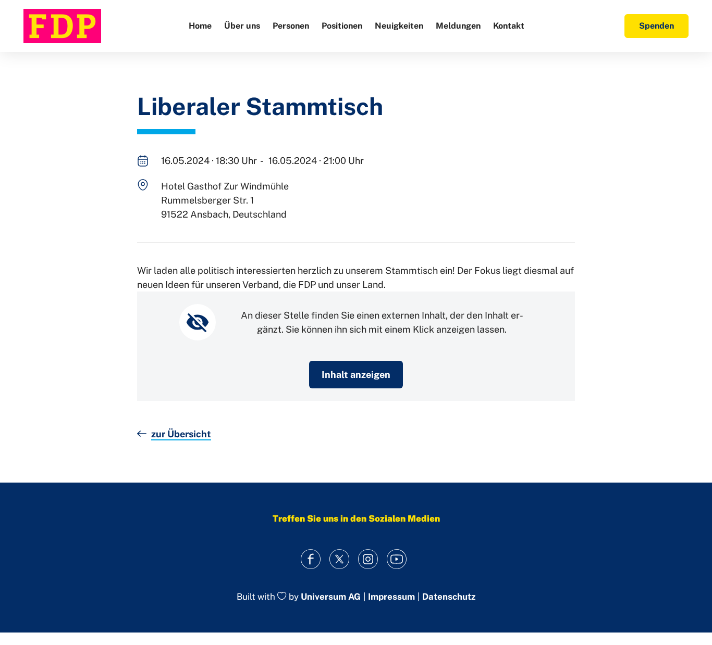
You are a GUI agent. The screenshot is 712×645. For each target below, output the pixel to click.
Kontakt (508, 26)
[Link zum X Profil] (339, 559)
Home (200, 26)
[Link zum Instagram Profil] (367, 559)
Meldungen (458, 26)
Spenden (656, 26)
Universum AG (331, 596)
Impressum (391, 597)
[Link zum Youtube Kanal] (396, 559)
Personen (291, 26)
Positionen (342, 26)
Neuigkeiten (399, 26)
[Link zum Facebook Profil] (310, 559)
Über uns (242, 26)
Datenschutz (448, 597)
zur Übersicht (181, 433)
